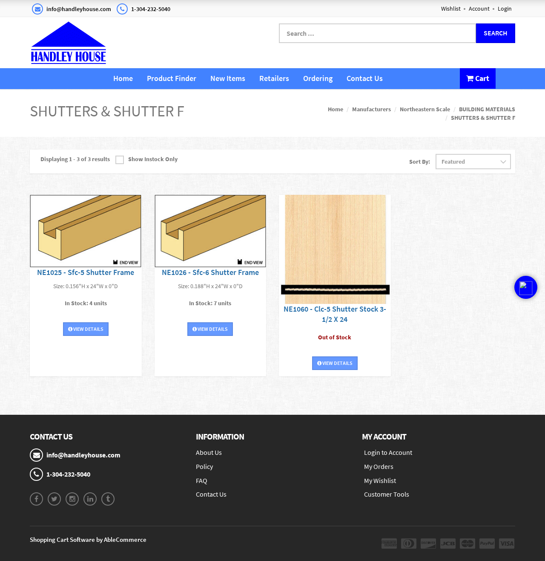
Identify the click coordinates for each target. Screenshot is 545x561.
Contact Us (365, 78)
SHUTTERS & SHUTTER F (483, 117)
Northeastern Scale (425, 109)
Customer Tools (386, 494)
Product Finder (171, 78)
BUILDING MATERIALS (487, 109)
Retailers (274, 78)
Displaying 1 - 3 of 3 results (75, 159)
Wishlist (451, 8)
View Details (87, 329)
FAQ (201, 480)
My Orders (378, 466)
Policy (204, 466)
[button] (525, 301)
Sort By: (419, 161)
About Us (209, 452)
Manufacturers (371, 109)
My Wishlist (380, 480)
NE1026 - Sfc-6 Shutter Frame (210, 272)
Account (479, 8)
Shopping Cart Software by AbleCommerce (88, 539)
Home (123, 78)
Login (505, 8)
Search (496, 33)
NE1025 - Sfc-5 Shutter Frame (85, 272)
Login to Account (388, 452)
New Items (227, 78)
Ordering (318, 78)
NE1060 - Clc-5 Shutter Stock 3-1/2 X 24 (335, 314)
